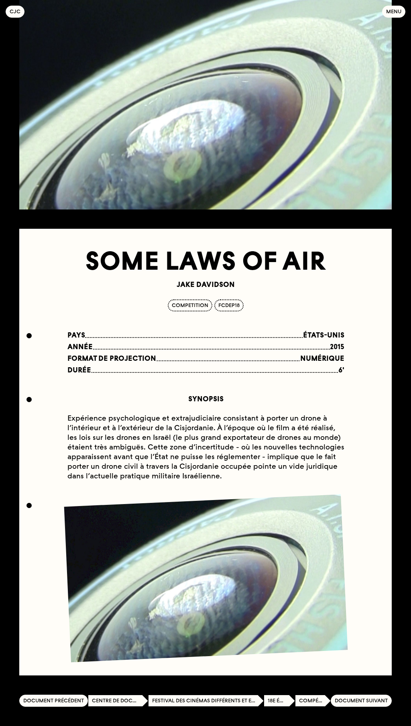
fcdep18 (229, 305)
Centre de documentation (120, 701)
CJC (17, 11)
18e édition (281, 701)
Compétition (315, 701)
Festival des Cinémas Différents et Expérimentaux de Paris (208, 701)
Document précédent (53, 701)
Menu (393, 11)
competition (190, 305)
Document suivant (361, 701)
